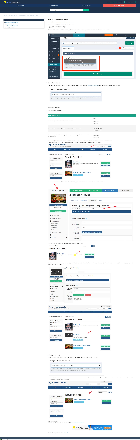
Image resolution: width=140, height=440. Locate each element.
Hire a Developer (87, 5)
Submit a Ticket (111, 1)
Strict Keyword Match (10, 27)
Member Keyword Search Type (32, 15)
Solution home (7, 15)
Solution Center (21, 5)
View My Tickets (120, 1)
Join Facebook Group (119, 5)
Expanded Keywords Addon (93, 85)
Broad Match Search (10, 24)
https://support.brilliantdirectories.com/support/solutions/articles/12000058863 (62, 22)
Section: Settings (14, 15)
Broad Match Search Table (12, 25)
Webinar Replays (54, 5)
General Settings (22, 15)
